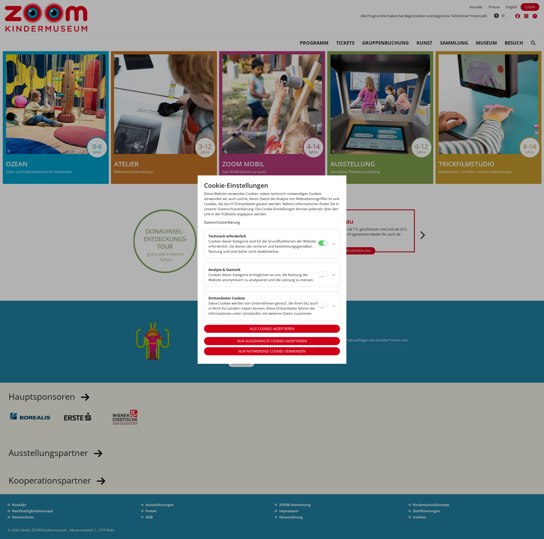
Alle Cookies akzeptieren (272, 328)
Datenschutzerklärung (222, 222)
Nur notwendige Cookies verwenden (272, 351)
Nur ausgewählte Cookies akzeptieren (272, 341)
